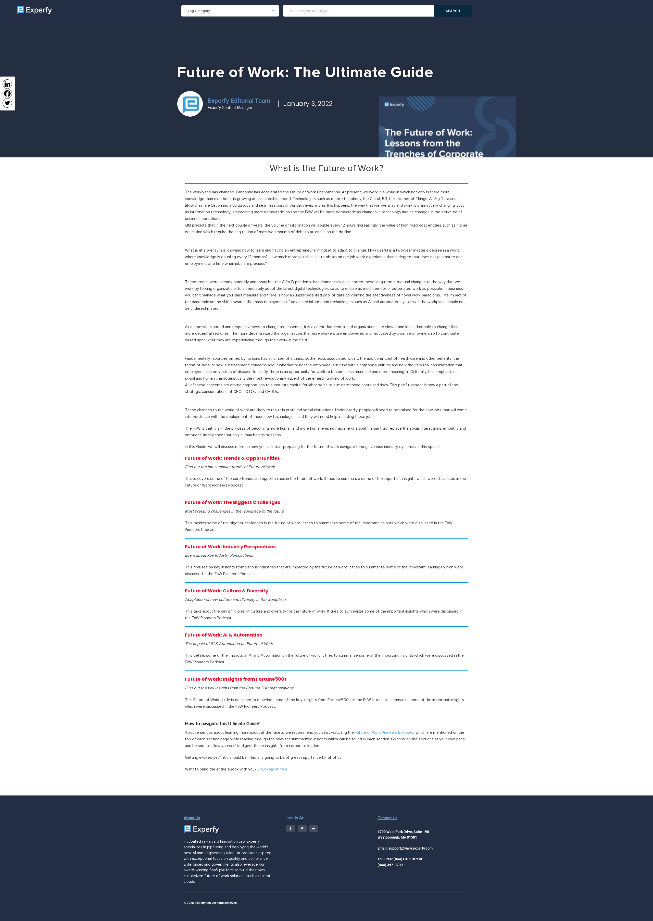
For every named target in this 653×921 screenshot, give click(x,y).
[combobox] (230, 11)
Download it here (272, 769)
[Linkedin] (7, 84)
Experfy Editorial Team (239, 100)
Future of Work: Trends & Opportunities (232, 458)
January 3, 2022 (308, 104)
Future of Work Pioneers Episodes (385, 732)
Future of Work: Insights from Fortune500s (236, 679)
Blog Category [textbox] (198, 11)
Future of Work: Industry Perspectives (230, 546)
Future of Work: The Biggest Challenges (232, 502)
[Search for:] (359, 11)
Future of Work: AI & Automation (223, 635)
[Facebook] (7, 93)
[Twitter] (7, 103)
